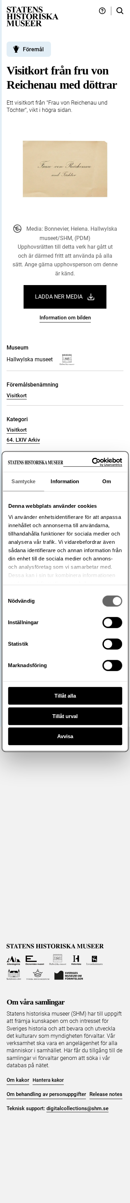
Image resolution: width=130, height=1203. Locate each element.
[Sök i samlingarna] (119, 11)
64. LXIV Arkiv (23, 440)
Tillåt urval (65, 716)
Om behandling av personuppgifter (46, 1094)
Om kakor (18, 1080)
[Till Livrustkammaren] (94, 959)
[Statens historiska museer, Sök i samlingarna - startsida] (33, 16)
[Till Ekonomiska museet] (35, 959)
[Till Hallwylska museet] (57, 959)
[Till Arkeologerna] (14, 959)
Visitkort (17, 395)
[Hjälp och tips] (102, 11)
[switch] (112, 622)
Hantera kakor (48, 1080)
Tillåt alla (65, 696)
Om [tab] (106, 481)
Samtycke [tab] (23, 481)
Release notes (105, 1094)
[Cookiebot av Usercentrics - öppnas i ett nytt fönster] (92, 462)
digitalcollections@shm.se (77, 1108)
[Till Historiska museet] (76, 959)
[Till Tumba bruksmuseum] (37, 974)
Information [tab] (65, 481)
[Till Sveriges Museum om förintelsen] (68, 974)
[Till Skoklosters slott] (14, 974)
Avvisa (65, 736)
